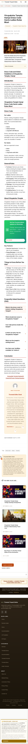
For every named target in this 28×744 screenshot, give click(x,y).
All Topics (4, 639)
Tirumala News (5, 662)
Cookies (14, 705)
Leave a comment (7, 565)
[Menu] (26, 574)
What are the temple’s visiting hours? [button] (13, 341)
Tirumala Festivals (6, 658)
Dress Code (8, 450)
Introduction (8, 26)
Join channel (9, 240)
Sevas (3, 627)
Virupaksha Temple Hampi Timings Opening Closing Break (12, 501)
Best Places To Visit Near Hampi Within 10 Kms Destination (12, 551)
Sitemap (20, 705)
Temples (18, 450)
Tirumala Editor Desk (15, 394)
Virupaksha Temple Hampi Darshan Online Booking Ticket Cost (12, 526)
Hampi (5, 37)
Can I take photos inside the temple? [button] (14, 325)
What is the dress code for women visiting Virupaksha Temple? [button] (14, 309)
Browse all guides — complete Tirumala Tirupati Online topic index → (14, 582)
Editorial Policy (5, 678)
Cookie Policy (5, 689)
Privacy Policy (5, 685)
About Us (4, 674)
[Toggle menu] (25, 1)
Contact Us (4, 693)
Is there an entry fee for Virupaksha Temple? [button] (13, 333)
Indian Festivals (5, 666)
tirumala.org (16, 592)
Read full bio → (10, 426)
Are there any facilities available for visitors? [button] (13, 349)
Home (2, 5)
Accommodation (5, 631)
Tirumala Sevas (5, 650)
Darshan (4, 646)
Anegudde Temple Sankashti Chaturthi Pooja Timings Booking (15, 377)
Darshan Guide (5, 623)
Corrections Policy (6, 682)
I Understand (5, 741)
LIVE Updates (8, 5)
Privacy (7, 705)
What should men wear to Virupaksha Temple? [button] (14, 318)
